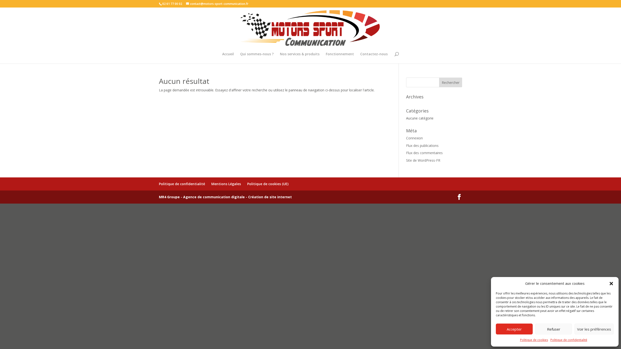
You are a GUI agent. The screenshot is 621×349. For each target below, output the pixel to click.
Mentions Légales (226, 184)
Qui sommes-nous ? (257, 54)
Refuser (553, 329)
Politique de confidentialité (568, 340)
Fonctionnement (340, 54)
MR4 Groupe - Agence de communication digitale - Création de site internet (225, 197)
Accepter (514, 329)
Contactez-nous (374, 54)
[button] (611, 283)
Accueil (228, 54)
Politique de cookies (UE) (267, 184)
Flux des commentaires (424, 153)
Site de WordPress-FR (423, 160)
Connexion (414, 138)
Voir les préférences (594, 329)
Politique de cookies (534, 340)
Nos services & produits (299, 54)
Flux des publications (422, 145)
